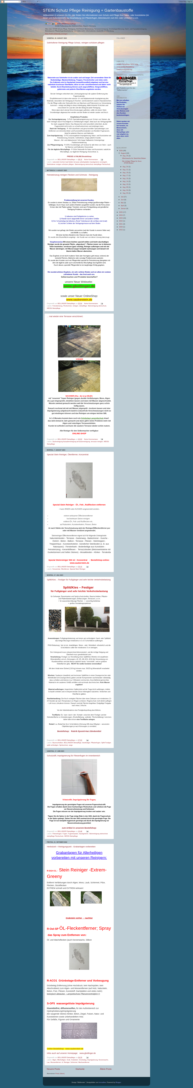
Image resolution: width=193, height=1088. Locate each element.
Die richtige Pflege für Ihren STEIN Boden (132, 162)
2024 (121, 215)
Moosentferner (55, 1062)
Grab (68, 1060)
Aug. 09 (126, 187)
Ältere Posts (106, 1069)
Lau (48, 1062)
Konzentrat (56, 569)
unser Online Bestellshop (125, 67)
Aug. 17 (126, 175)
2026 (121, 150)
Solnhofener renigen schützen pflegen (60, 164)
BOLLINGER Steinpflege (66, 24)
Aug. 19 (126, 172)
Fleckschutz (67, 306)
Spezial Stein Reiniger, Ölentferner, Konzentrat (67, 454)
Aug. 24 (126, 167)
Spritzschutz (63, 745)
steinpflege (83, 306)
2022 (121, 221)
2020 (121, 227)
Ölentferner (65, 569)
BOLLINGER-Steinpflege (72, 743)
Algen (54, 1060)
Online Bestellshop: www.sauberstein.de (65, 1049)
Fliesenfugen (57, 834)
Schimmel (73, 1062)
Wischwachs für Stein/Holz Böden (134, 158)
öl (62, 1062)
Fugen (65, 834)
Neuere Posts (53, 1069)
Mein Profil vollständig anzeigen (56, 34)
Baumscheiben (57, 743)
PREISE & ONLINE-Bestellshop (79, 156)
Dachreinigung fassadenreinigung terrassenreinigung (71, 441)
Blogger (118, 1082)
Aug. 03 (126, 193)
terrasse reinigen (97, 441)
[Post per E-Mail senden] (101, 159)
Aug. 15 (126, 178)
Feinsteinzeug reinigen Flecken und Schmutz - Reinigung (72, 175)
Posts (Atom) (60, 1073)
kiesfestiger (86, 743)
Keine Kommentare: (91, 159)
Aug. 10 (126, 184)
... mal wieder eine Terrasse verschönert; (65, 316)
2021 (121, 224)
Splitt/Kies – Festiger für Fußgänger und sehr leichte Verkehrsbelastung (79, 580)
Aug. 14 (126, 181)
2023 (121, 218)
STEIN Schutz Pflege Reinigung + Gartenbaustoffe (88, 10)
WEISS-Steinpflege (53, 308)
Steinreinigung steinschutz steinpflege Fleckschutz (92, 164)
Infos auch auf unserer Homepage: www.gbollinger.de (71, 1053)
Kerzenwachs (103, 1060)
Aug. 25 (126, 156)
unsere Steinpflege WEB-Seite (127, 64)
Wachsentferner (83, 1062)
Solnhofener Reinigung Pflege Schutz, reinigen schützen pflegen (75, 43)
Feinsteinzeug (57, 306)
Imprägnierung (92, 1060)
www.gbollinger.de (79, 286)
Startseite (80, 1069)
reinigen (75, 306)
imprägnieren (83, 834)
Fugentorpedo (73, 834)
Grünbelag (82, 1060)
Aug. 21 (126, 170)
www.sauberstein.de (79, 299)
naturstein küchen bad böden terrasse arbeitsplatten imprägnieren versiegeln (79, 162)
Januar (123, 208)
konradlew (102, 1082)
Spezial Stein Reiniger (77, 569)
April (122, 205)
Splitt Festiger (106, 743)
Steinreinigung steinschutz (97, 306)
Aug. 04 (126, 190)
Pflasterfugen (95, 743)
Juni (122, 200)
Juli (122, 197)
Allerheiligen (61, 1060)
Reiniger (67, 1062)
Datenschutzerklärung (124, 69)
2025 (121, 212)
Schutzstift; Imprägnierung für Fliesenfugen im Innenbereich (73, 756)
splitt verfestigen (52, 745)
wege (71, 745)
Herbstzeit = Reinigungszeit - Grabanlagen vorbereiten (71, 847)
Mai (122, 203)
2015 (121, 230)
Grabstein (74, 1060)
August (123, 153)
